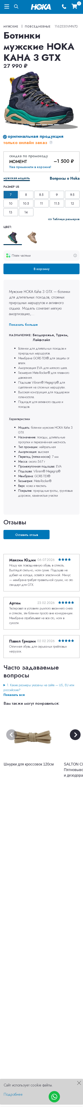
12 (72, 203)
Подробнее (13, 1094)
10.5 (26, 203)
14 (26, 212)
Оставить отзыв (26, 534)
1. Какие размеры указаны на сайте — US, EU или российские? (38, 687)
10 (10, 203)
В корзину (42, 269)
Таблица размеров (66, 219)
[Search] (16, 7)
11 (41, 203)
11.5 (56, 203)
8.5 (41, 194)
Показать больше (23, 324)
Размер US (11, 187)
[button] (26, 124)
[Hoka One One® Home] (41, 6)
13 (10, 212)
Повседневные (38, 27)
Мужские (10, 27)
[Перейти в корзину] (74, 6)
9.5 (72, 194)
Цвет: (7, 227)
